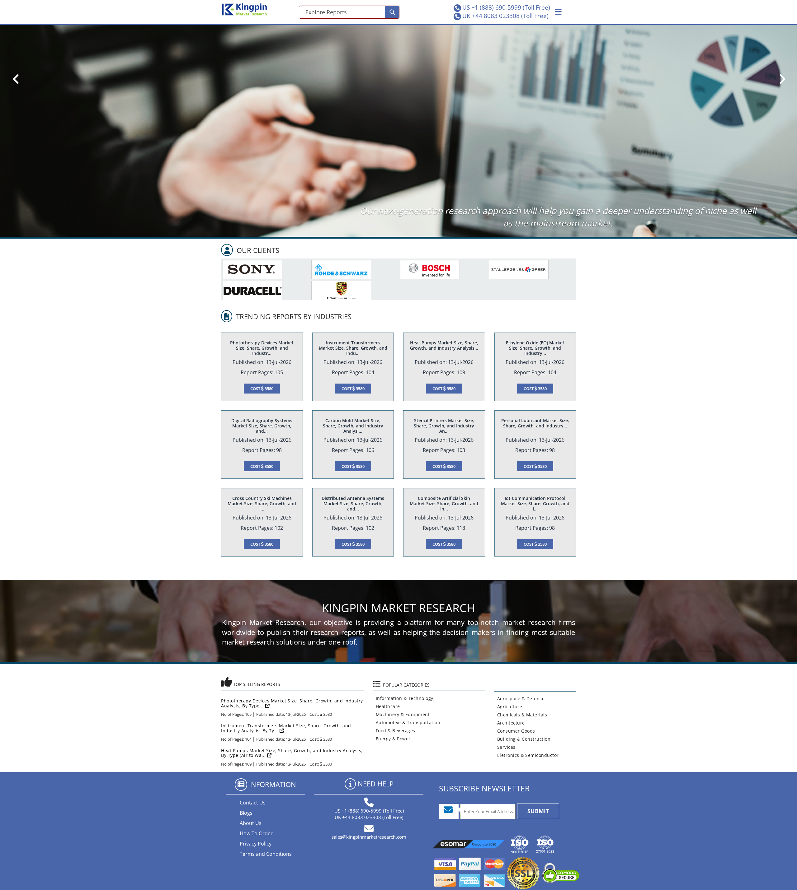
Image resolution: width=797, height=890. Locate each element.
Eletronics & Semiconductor (526, 755)
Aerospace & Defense (519, 698)
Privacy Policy (255, 843)
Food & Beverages (394, 731)
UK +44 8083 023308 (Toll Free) (505, 16)
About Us (251, 823)
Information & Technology (403, 698)
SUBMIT (538, 811)
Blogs (246, 812)
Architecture (509, 723)
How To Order (256, 833)
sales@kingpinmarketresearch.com (369, 837)
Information (272, 784)
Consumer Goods (514, 731)
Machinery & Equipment (401, 714)
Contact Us (253, 802)
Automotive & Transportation (407, 722)
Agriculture (508, 707)
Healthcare (386, 706)
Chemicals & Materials (520, 715)
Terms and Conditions (266, 853)
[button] (558, 12)
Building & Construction (522, 739)
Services (505, 747)
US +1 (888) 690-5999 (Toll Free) (506, 7)
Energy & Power (392, 739)
